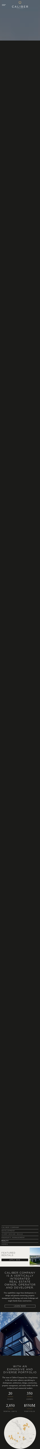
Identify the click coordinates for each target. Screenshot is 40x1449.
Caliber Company (10, 1227)
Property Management (13, 1237)
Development (8, 1231)
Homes (5, 1244)
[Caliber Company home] (20, 5)
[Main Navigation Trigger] (3, 5)
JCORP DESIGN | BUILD (12, 1234)
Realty (5, 1241)
